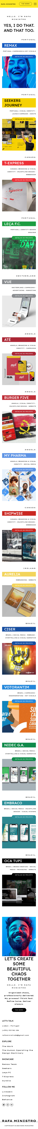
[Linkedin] (3, 1104)
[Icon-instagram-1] (7, 1104)
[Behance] (11, 1104)
